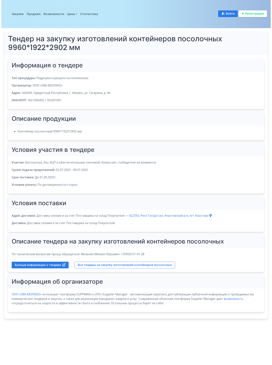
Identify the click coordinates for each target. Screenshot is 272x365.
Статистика (89, 14)
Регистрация (254, 13)
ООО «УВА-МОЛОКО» (27, 294)
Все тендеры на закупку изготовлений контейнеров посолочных (125, 265)
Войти (230, 13)
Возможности (53, 14)
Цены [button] (71, 14)
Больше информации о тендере (38, 265)
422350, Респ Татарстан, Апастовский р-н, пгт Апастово (169, 216)
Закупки (18, 14)
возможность (233, 299)
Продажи (34, 14)
